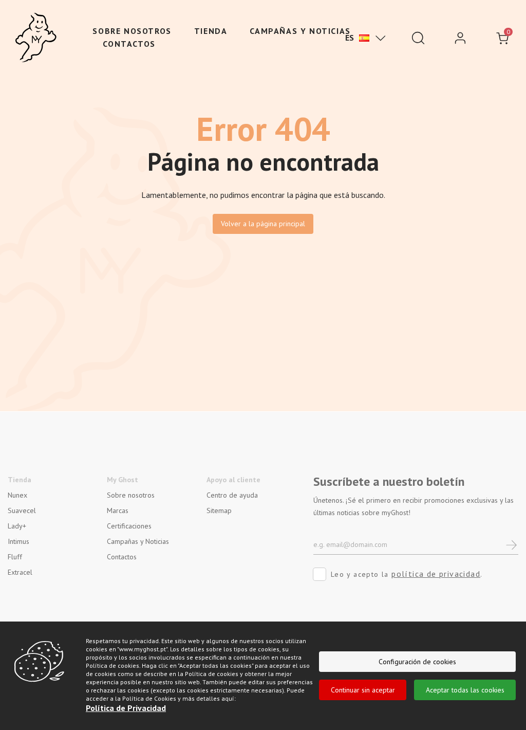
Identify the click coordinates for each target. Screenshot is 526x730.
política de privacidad (435, 574)
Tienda (211, 31)
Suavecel (22, 510)
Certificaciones (129, 526)
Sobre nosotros (131, 31)
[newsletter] (511, 544)
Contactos (129, 44)
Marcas (117, 510)
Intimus (18, 541)
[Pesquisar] (418, 38)
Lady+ (17, 526)
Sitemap (219, 510)
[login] (460, 38)
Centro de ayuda (232, 495)
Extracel (20, 572)
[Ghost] (36, 38)
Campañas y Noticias (300, 31)
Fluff (15, 556)
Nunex (17, 495)
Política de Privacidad (126, 708)
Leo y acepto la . (407, 574)
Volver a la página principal (263, 223)
